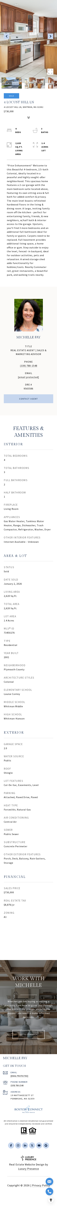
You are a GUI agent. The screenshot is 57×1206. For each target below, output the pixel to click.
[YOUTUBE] (39, 1145)
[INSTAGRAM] (18, 1145)
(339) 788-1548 (28, 365)
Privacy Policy (41, 1185)
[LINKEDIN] (25, 1145)
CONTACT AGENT (28, 398)
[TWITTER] (32, 1145)
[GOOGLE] (46, 1145)
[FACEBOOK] (11, 1145)
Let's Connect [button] (28, 1034)
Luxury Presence (28, 1168)
